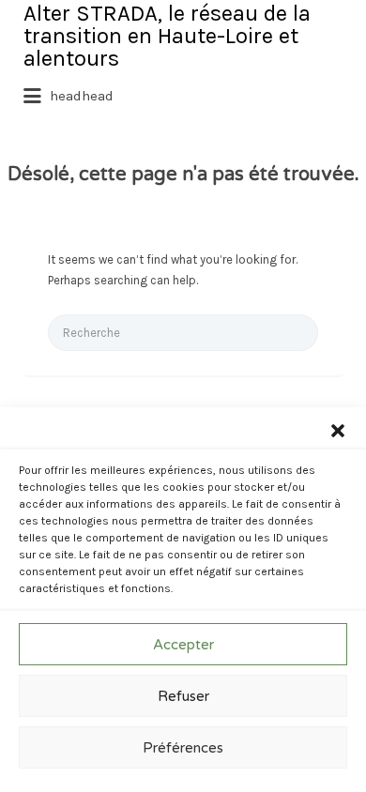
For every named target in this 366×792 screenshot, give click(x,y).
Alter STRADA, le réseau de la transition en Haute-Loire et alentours (167, 35)
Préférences (183, 747)
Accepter (183, 644)
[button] (337, 430)
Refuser (183, 696)
